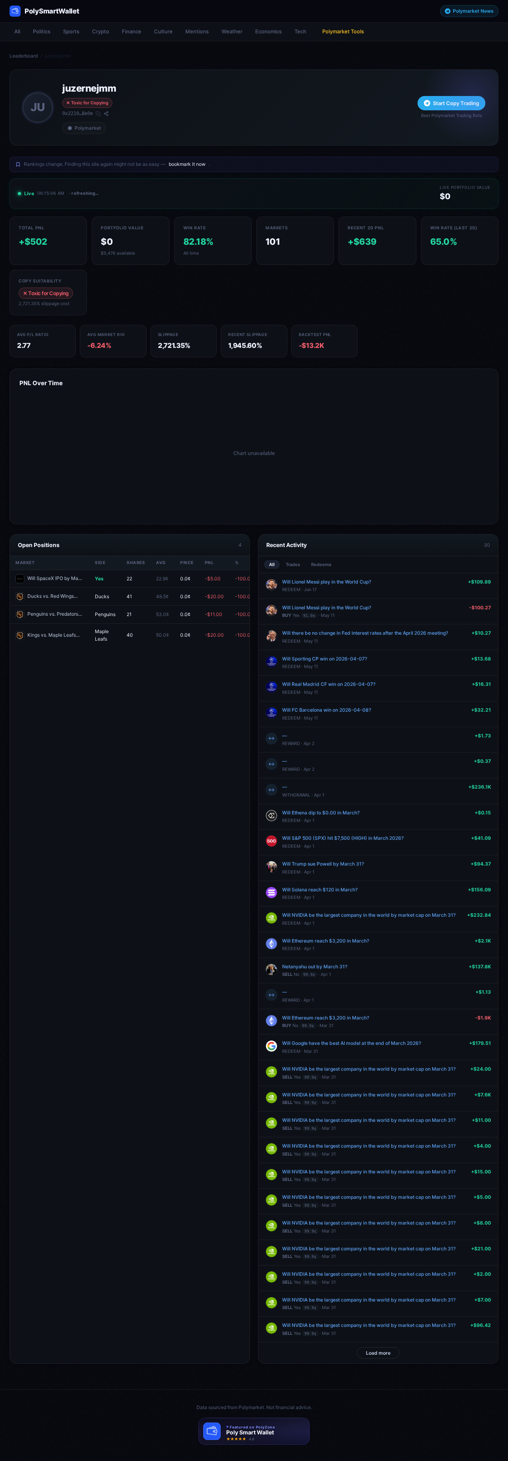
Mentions (197, 31)
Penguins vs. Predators (52, 614)
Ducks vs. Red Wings (50, 596)
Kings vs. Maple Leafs (51, 635)
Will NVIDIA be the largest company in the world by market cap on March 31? (369, 915)
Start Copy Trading (456, 103)
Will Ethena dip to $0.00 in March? (321, 813)
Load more (378, 1353)
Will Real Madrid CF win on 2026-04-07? (328, 684)
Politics (41, 31)
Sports (71, 31)
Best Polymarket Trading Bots (451, 115)
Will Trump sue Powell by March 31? (323, 864)
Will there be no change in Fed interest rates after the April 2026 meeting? (365, 633)
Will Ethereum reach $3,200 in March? (325, 941)
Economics (268, 31)
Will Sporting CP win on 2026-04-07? (324, 659)
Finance (131, 31)
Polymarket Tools (343, 31)
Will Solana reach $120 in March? (320, 890)
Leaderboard (24, 56)
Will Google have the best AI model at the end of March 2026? (351, 1043)
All (17, 31)
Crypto (100, 31)
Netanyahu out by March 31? (314, 967)
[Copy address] (98, 113)
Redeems (321, 564)
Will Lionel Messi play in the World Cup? (326, 582)
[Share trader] (106, 113)
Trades (293, 564)
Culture (163, 31)
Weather (231, 31)
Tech (300, 31)
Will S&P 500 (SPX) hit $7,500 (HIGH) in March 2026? (343, 838)
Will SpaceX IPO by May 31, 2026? (65, 578)
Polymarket (88, 128)
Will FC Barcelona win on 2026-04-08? (326, 710)
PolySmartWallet (52, 11)
